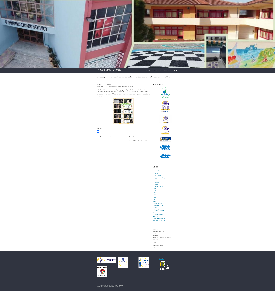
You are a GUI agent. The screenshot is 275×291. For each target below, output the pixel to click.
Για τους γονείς (156, 216)
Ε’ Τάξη (154, 196)
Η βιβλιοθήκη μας (156, 170)
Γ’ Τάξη (154, 192)
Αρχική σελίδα (148, 70)
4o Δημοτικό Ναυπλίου (109, 69)
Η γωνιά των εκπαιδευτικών (159, 218)
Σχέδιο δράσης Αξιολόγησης (159, 220)
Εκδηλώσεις (157, 180)
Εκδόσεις (157, 182)
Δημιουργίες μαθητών (159, 186)
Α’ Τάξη (154, 188)
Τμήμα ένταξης (156, 209)
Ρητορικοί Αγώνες (159, 177)
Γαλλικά (105, 86)
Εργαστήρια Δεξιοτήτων (116, 86)
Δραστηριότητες (156, 171)
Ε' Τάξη (109, 86)
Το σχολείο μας (157, 70)
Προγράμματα (167, 70)
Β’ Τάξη (154, 190)
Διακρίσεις (157, 173)
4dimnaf (100, 84)
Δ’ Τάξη (154, 194)
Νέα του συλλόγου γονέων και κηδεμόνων (162, 222)
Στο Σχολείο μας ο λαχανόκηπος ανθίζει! (139, 140)
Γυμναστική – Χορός (157, 203)
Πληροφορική (124, 86)
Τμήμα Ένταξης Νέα (159, 210)
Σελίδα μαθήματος (159, 214)
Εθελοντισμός (158, 175)
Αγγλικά (154, 199)
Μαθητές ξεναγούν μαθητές (161, 179)
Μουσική (155, 207)
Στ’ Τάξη (154, 197)
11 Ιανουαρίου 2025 (109, 84)
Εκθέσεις (157, 184)
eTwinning (101, 86)
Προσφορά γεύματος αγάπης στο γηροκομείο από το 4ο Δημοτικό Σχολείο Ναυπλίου (118, 136)
